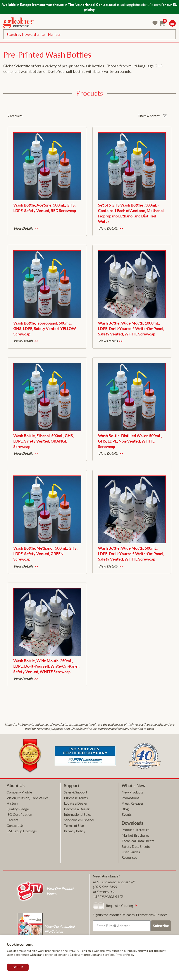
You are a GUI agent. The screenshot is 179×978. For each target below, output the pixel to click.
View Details (23, 228)
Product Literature (135, 830)
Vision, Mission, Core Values (27, 798)
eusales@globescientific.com (139, 4)
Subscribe (161, 925)
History (12, 803)
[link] (18, 23)
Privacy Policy (125, 954)
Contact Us (15, 825)
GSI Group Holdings (22, 831)
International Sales (77, 814)
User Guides (131, 852)
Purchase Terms (76, 798)
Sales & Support (75, 792)
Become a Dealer (77, 809)
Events (127, 814)
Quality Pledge (18, 809)
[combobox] (89, 34)
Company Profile (19, 792)
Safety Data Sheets (136, 846)
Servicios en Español (79, 820)
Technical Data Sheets (138, 841)
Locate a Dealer (75, 803)
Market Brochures (135, 835)
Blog (125, 809)
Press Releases (133, 803)
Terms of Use (74, 825)
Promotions (130, 798)
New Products (132, 792)
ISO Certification (19, 814)
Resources (129, 857)
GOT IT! (18, 967)
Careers (12, 820)
